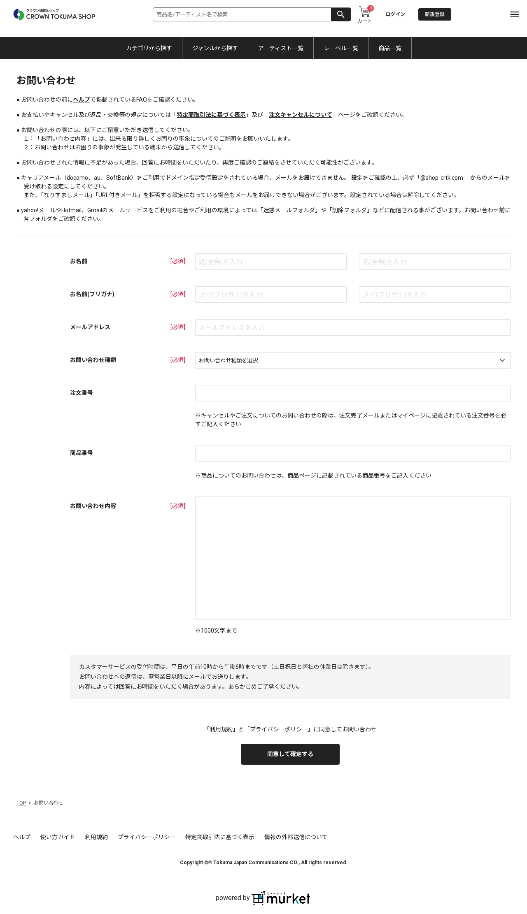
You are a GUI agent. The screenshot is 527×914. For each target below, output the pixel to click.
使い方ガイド (57, 837)
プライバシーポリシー (279, 729)
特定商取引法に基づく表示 (211, 114)
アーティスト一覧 (280, 48)
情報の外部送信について (296, 837)
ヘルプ (81, 99)
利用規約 (221, 729)
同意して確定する (290, 754)
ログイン (395, 14)
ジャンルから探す (215, 48)
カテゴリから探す (149, 48)
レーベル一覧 (341, 48)
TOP (21, 803)
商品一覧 (389, 48)
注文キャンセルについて (300, 114)
